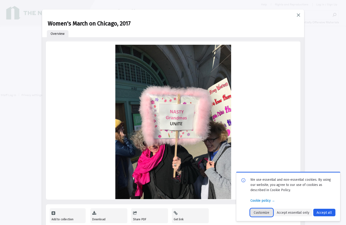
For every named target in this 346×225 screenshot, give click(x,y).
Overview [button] (57, 34)
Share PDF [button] (140, 219)
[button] (298, 15)
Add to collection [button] (63, 219)
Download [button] (98, 219)
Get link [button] (179, 219)
